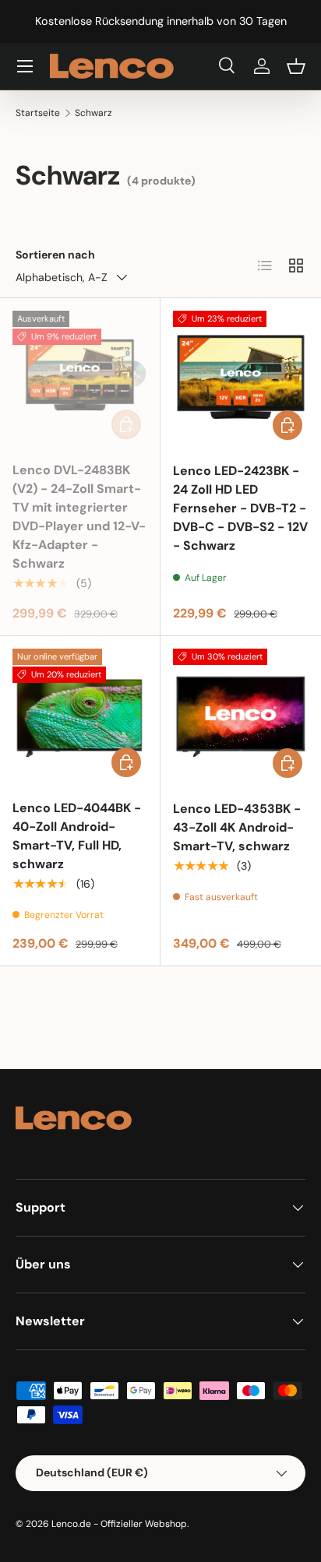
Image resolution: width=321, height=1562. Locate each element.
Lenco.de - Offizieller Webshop (119, 1524)
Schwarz (93, 113)
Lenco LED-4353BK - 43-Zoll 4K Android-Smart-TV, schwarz (237, 827)
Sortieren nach (55, 255)
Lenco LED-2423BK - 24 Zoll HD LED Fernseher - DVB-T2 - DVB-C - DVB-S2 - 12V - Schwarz (240, 508)
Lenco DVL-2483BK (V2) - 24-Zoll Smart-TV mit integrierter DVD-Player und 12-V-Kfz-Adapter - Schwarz (79, 517)
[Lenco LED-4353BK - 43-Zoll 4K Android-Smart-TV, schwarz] (241, 716)
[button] (296, 66)
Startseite (38, 113)
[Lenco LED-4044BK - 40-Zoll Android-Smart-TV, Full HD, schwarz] (79, 716)
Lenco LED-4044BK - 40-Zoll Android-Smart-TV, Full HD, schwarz (76, 836)
